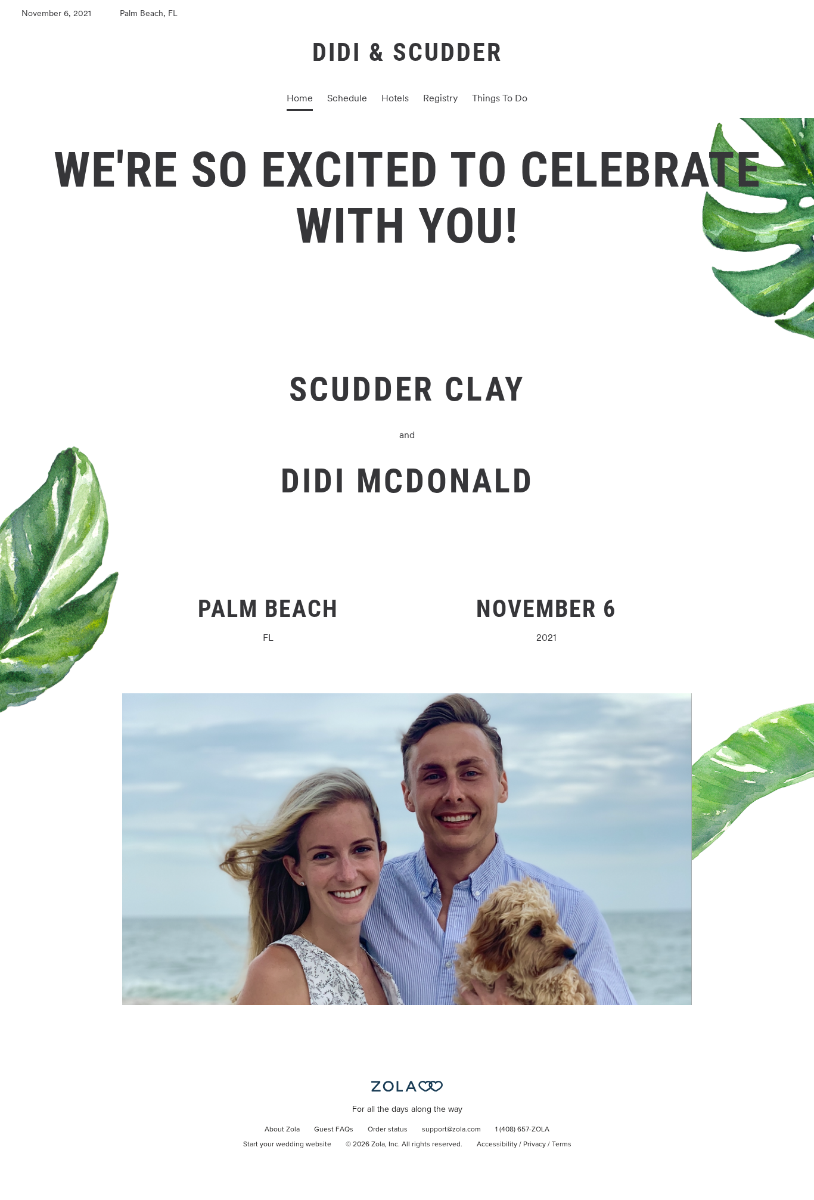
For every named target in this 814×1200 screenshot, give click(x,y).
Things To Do (499, 98)
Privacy (534, 1144)
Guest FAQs (333, 1129)
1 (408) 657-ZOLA (522, 1129)
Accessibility (497, 1144)
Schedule (347, 98)
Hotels (395, 98)
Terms (561, 1144)
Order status (388, 1129)
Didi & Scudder (407, 52)
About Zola (282, 1129)
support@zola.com (451, 1129)
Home (300, 98)
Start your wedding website (287, 1144)
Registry (440, 98)
